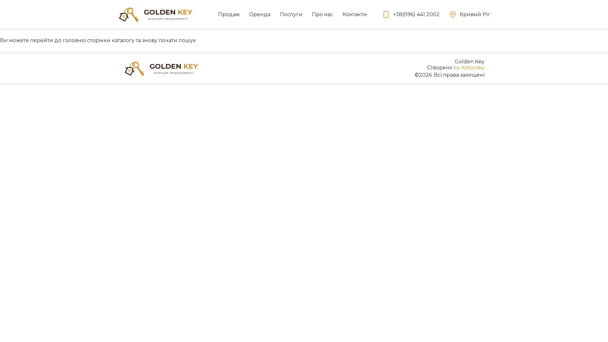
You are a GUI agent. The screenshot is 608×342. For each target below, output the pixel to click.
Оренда (259, 14)
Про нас (322, 14)
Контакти (355, 14)
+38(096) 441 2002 (416, 14)
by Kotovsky (469, 68)
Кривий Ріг (475, 14)
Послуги (291, 14)
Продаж (229, 14)
